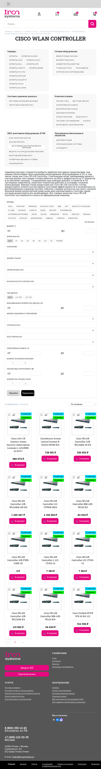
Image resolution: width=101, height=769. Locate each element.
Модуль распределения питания (26, 151)
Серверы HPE (32, 64)
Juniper (61, 218)
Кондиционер (16, 163)
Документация (64, 140)
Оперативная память (67, 105)
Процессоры (62, 101)
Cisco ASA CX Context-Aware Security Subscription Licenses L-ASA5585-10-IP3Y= (18, 445)
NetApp (52, 210)
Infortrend (36, 218)
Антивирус (62, 148)
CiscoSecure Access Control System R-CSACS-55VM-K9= (50, 441)
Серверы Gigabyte (18, 80)
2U (22, 241)
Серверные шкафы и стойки (23, 159)
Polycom (20, 206)
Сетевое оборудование (61, 690)
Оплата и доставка (65, 764)
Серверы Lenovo (17, 68)
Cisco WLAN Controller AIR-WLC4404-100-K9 (18, 504)
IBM (59, 206)
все (10, 241)
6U (45, 241)
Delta (34, 214)
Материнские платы (67, 109)
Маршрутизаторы (65, 60)
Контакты (56, 661)
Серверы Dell (15, 64)
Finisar (86, 214)
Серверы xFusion (17, 76)
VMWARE (32, 206)
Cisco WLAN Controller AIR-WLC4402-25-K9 (82, 441)
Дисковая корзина (65, 113)
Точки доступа (64, 68)
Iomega (49, 218)
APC (66, 206)
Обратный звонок (26, 674)
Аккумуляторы (17, 142)
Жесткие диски (80, 101)
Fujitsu (12, 218)
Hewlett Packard (81, 206)
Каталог (18, 31)
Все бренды (89, 222)
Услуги (34, 764)
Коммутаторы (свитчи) (67, 64)
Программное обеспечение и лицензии (68, 702)
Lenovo (33, 210)
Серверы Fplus (16, 84)
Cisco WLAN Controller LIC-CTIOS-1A (83, 560)
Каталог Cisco (31, 31)
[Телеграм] (53, 719)
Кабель (87, 121)
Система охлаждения (67, 121)
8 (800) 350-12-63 (16, 728)
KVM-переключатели (20, 138)
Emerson (54, 214)
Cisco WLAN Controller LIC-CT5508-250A (50, 504)
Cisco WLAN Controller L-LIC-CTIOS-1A (50, 560)
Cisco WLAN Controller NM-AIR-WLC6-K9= (50, 616)
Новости (55, 664)
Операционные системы (69, 144)
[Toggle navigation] (8, 4)
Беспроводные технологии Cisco (54, 31)
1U (16, 241)
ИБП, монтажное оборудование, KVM (67, 699)
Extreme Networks (18, 214)
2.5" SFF (18, 297)
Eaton (44, 214)
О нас (54, 658)
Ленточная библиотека (21, 105)
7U (51, 241)
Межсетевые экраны (67, 56)
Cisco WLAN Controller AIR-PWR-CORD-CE (18, 560)
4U (33, 241)
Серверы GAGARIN (17, 87)
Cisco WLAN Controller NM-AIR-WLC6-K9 (82, 504)
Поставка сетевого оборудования (19, 690)
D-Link (11, 210)
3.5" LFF (28, 297)
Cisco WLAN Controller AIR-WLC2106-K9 (18, 616)
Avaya (43, 210)
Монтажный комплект (21, 155)
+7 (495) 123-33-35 (17, 737)
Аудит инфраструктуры (14, 696)
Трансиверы (81, 68)
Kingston (73, 218)
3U (28, 241)
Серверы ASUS (16, 60)
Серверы (13, 56)
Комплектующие (59, 696)
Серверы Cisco (33, 60)
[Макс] (61, 719)
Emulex (75, 214)
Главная (8, 31)
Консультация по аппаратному (18, 699)
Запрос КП (26, 667)
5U (39, 241)
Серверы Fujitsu (17, 72)
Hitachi (23, 218)
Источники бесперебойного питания (26, 147)
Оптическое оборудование (70, 72)
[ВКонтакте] (57, 719)
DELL (10, 206)
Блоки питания (64, 117)
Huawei (22, 210)
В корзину (20, 465)
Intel (65, 214)
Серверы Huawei (29, 56)
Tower (59, 241)
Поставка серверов (12, 688)
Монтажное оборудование (70, 124)
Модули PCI (82, 117)
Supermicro (66, 210)
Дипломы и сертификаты (62, 667)
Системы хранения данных (23, 101)
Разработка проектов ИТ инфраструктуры (22, 693)
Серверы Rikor (36, 68)
